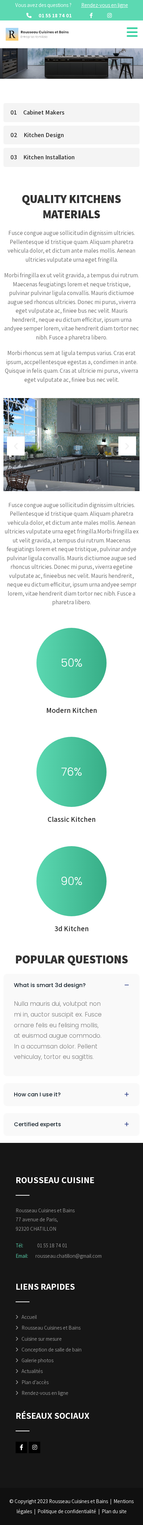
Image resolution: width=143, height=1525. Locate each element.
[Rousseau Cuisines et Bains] (37, 34)
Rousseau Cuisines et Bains (51, 1327)
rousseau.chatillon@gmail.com (68, 1256)
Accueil (29, 1317)
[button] (16, 445)
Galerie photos (37, 1360)
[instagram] (109, 15)
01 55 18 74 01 (55, 15)
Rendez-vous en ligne (45, 1393)
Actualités (32, 1371)
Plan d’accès (35, 1382)
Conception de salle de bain (52, 1349)
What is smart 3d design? (50, 985)
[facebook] (91, 15)
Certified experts (37, 1124)
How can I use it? (37, 1094)
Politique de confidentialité (66, 1511)
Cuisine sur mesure (42, 1339)
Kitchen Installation (49, 157)
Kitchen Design (44, 135)
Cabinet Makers (44, 112)
